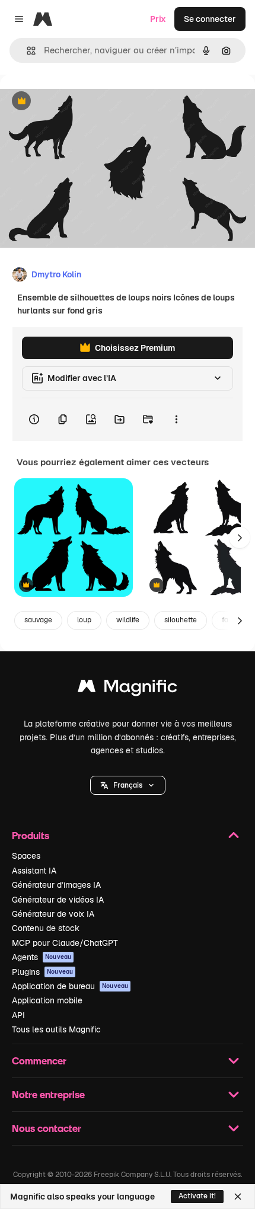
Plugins (42, 972)
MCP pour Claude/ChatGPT (65, 943)
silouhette (180, 620)
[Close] (238, 1196)
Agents (41, 957)
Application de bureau (70, 986)
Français (127, 785)
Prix (158, 19)
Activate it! (197, 1196)
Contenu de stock (45, 928)
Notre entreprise (48, 1094)
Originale (78, 101)
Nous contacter (46, 1128)
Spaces (26, 855)
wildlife (127, 620)
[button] (127, 785)
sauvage (38, 620)
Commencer (39, 1060)
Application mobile (47, 1000)
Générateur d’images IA (56, 884)
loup (84, 620)
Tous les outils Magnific (56, 1029)
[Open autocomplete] (26, 50)
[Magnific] (127, 689)
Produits (30, 835)
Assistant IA (34, 870)
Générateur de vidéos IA (58, 899)
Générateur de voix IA (53, 914)
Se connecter (210, 19)
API (18, 1015)
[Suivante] (239, 537)
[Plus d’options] (176, 419)
